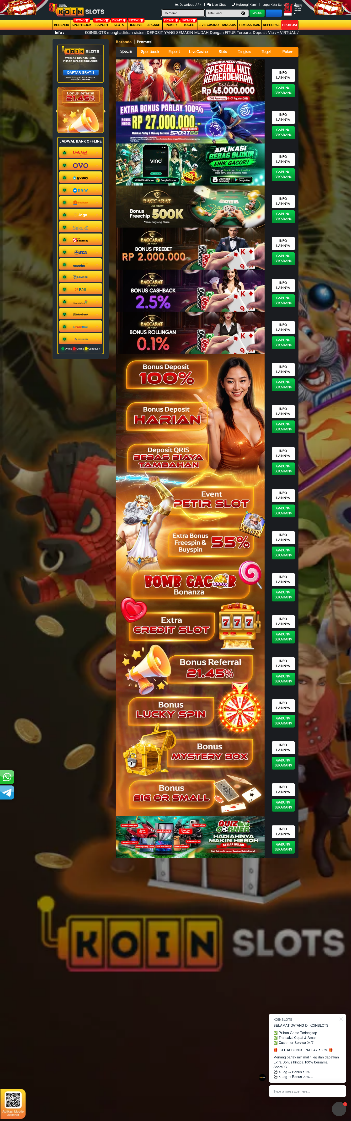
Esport (174, 52)
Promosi (289, 25)
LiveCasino (198, 52)
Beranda (61, 25)
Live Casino (209, 25)
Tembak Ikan (249, 25)
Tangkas (228, 25)
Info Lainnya (283, 75)
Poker (171, 25)
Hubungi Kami (246, 4)
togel (188, 25)
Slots (119, 25)
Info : (59, 32)
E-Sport (101, 25)
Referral (271, 25)
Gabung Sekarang (283, 90)
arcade (153, 25)
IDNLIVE (136, 25)
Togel (266, 52)
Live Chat (218, 4)
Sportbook (81, 25)
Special (126, 51)
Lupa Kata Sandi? (275, 4)
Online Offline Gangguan (82, 348)
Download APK (190, 4)
